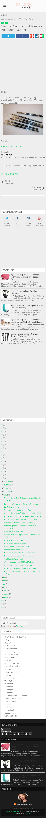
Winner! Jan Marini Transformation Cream (21, 519)
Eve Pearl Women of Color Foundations (20, 553)
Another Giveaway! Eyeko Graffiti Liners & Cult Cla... (23, 535)
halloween (8, 692)
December (8, 481)
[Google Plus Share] (31, 36)
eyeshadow (9, 678)
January (7, 597)
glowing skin (9, 689)
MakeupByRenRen (24, 804)
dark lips (7, 669)
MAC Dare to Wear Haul (14, 559)
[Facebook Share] (22, 36)
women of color (10, 716)
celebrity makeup (11, 663)
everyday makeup (11, 672)
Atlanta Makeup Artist (10, 174)
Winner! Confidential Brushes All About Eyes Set (23, 516)
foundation (8, 684)
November (8, 485)
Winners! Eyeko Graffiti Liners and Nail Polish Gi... (24, 513)
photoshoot (9, 710)
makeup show (10, 701)
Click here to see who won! (12, 146)
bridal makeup (10, 657)
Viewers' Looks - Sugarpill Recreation (19, 556)
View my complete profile (23, 808)
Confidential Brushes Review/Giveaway (20, 523)
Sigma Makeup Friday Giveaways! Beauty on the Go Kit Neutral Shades (26, 320)
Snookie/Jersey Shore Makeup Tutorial (20, 510)
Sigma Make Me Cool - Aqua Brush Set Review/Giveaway (27, 306)
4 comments (36, 19)
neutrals (7, 704)
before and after (11, 654)
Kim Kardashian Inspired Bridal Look (19, 565)
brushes (7, 660)
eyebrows (8, 675)
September (8, 491)
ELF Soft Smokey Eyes (13, 507)
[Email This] (41, 36)
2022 (3, 438)
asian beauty (9, 651)
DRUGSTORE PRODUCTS (15, 637)
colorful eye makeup (12, 666)
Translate (20, 626)
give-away (8, 687)
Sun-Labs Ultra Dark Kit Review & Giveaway (22, 504)
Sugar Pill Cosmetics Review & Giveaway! (21, 568)
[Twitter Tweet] (8, 36)
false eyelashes (11, 681)
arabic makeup (10, 649)
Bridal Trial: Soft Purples (14, 540)
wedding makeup (11, 713)
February (7, 594)
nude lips (8, 707)
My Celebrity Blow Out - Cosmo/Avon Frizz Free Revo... (23, 572)
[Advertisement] (23, 248)
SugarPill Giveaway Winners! (16, 543)
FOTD (6, 640)
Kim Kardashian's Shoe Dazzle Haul (19, 547)
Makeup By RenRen (13, 811)
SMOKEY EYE (10, 646)
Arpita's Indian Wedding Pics (16, 550)
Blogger (27, 814)
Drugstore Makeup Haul (14, 531)
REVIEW (7, 643)
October (7, 488)
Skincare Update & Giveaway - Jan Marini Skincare (21, 527)
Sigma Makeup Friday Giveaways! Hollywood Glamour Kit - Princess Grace (26, 276)
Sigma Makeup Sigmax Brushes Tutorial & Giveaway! (24, 335)
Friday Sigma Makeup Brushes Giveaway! (24, 292)
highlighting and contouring (15, 695)
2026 (3, 425)
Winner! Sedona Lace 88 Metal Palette (20, 562)
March (6, 590)
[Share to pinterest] (33, 36)
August (7, 495)
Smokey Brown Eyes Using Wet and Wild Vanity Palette (23, 499)
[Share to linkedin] (36, 36)
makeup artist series (13, 698)
